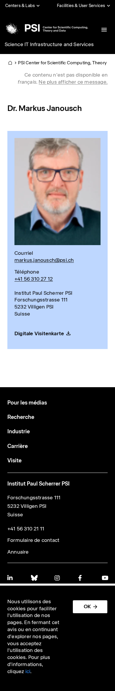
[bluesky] (34, 578)
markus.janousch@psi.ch (44, 260)
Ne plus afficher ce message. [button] (73, 82)
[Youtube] (105, 578)
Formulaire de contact (33, 540)
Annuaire (18, 552)
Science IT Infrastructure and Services (49, 44)
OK (87, 606)
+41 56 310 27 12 (33, 279)
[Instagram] (57, 578)
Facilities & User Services (81, 5)
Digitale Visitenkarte (39, 333)
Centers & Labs (20, 5)
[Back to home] (46, 28)
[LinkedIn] (10, 578)
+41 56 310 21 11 (25, 529)
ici (28, 671)
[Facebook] (81, 578)
